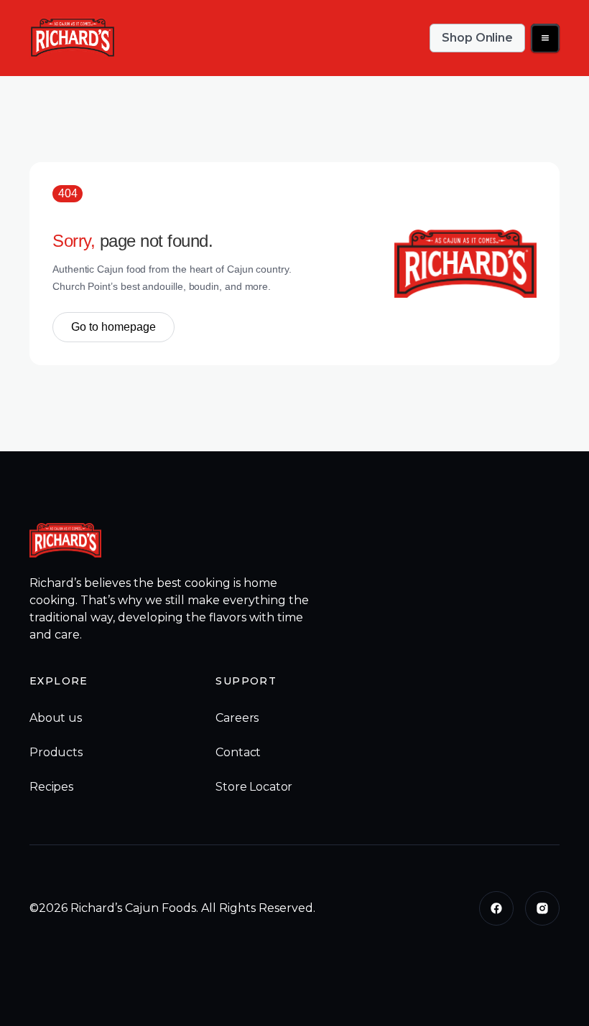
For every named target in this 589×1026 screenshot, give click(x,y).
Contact (238, 752)
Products (56, 752)
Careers (237, 718)
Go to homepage (113, 327)
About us (55, 718)
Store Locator (253, 787)
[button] (545, 38)
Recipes (51, 787)
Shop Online (477, 37)
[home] (72, 38)
